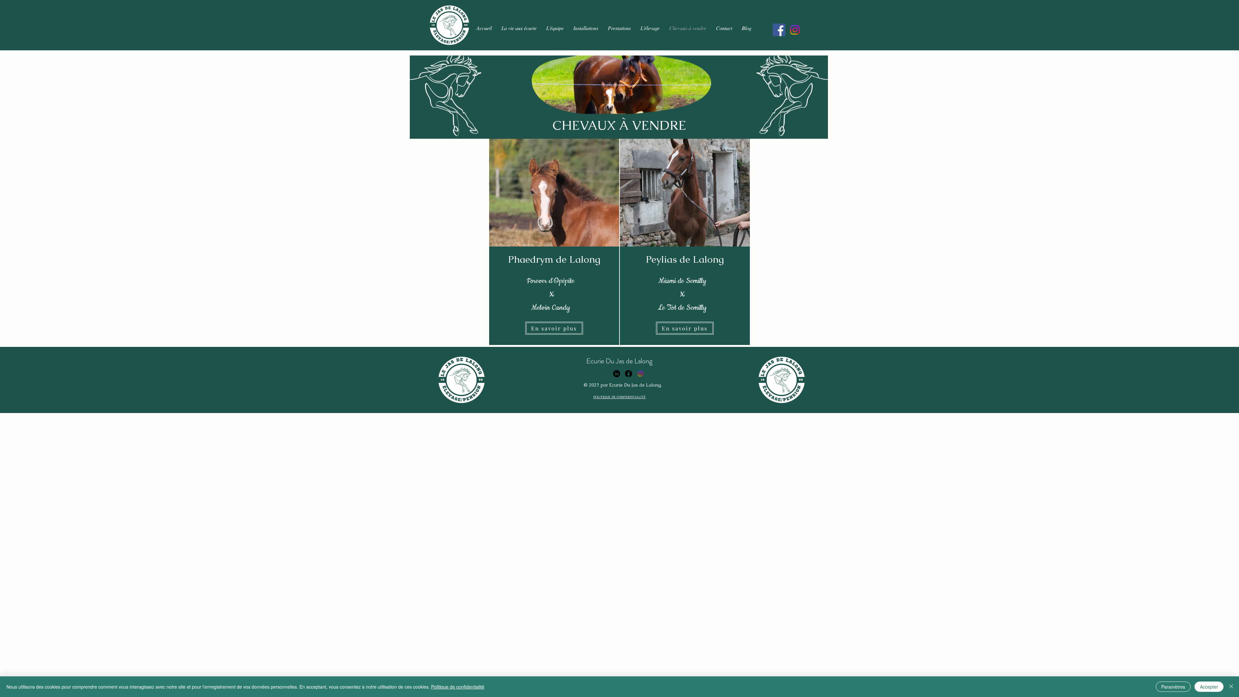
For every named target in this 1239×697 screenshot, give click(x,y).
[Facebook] (779, 30)
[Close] (1231, 687)
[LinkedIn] (616, 373)
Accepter (1209, 686)
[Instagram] (795, 30)
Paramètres (1173, 686)
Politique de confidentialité (457, 686)
